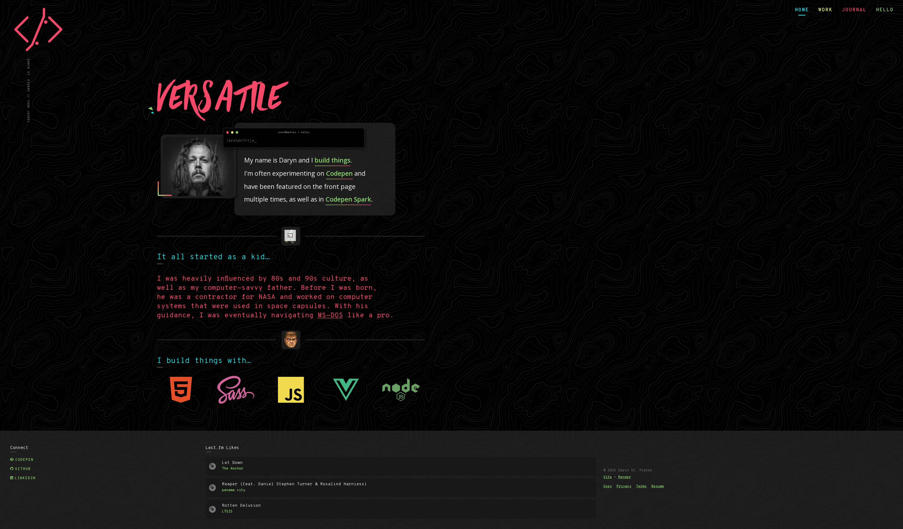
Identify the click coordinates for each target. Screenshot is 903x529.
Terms (641, 486)
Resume (657, 486)
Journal (854, 10)
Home (802, 10)
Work (825, 10)
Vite (607, 477)
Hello (885, 10)
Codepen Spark (348, 199)
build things (332, 160)
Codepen (339, 173)
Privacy (624, 486)
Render (624, 477)
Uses (607, 486)
